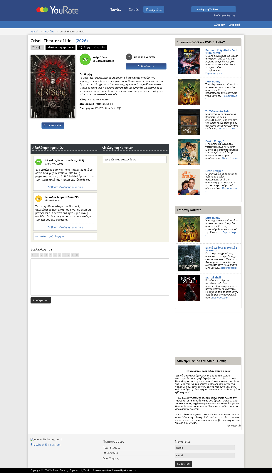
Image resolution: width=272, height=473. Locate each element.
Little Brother (214, 171)
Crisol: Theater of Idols (59, 40)
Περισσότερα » (213, 73)
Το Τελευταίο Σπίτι (218, 111)
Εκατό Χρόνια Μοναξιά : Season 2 (221, 249)
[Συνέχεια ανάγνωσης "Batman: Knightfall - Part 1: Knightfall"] (189, 61)
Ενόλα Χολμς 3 (214, 141)
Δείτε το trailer (53, 125)
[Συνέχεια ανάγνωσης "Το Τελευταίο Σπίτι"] (189, 122)
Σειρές (134, 9)
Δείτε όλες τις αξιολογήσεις (50, 236)
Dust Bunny (212, 81)
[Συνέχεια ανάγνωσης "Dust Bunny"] (189, 92)
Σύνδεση (219, 25)
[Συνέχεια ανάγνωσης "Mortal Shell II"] (189, 288)
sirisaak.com (130, 470)
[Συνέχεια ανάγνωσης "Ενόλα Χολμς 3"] (189, 152)
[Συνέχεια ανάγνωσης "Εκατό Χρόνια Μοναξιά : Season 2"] (189, 258)
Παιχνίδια (154, 9)
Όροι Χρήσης (111, 458)
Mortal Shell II (214, 277)
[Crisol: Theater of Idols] (53, 86)
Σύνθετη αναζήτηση (224, 15)
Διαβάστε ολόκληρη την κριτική (65, 187)
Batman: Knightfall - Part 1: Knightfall (221, 51)
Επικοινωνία (110, 453)
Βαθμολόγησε (146, 66)
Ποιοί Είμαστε (111, 447)
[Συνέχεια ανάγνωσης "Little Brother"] (189, 182)
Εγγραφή (234, 25)
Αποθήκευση (40, 300)
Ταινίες (115, 9)
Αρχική (34, 31)
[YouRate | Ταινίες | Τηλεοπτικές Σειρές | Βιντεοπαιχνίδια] (57, 9)
